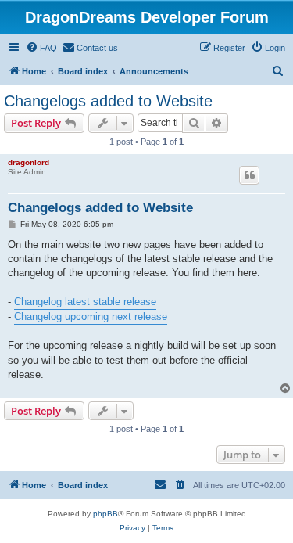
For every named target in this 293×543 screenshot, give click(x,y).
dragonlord (28, 162)
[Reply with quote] (249, 175)
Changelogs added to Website (108, 101)
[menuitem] (41, 47)
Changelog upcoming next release (90, 316)
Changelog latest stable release (85, 301)
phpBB (105, 513)
